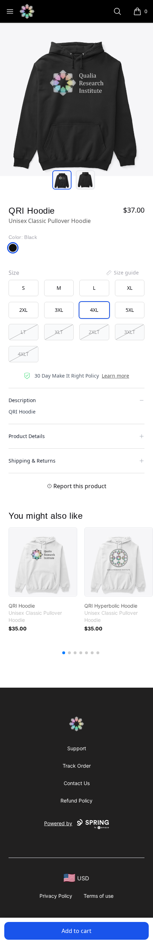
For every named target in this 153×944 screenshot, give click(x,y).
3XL (59, 309)
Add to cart (76, 931)
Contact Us (77, 783)
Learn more (115, 375)
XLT (59, 332)
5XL (130, 309)
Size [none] (14, 273)
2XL (23, 309)
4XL (94, 309)
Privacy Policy (55, 896)
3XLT (129, 332)
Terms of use (99, 896)
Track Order (77, 766)
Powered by (58, 823)
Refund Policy (76, 801)
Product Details (27, 436)
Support (76, 748)
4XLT (23, 354)
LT (23, 332)
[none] (122, 272)
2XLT (94, 332)
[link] (43, 562)
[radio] (23, 288)
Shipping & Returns (32, 460)
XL (129, 287)
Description (22, 400)
